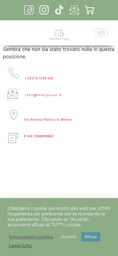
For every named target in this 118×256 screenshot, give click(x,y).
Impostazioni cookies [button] (31, 237)
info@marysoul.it (43, 95)
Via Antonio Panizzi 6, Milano (48, 119)
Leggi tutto (20, 245)
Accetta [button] (68, 236)
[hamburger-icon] (101, 32)
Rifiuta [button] (91, 236)
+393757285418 (39, 78)
